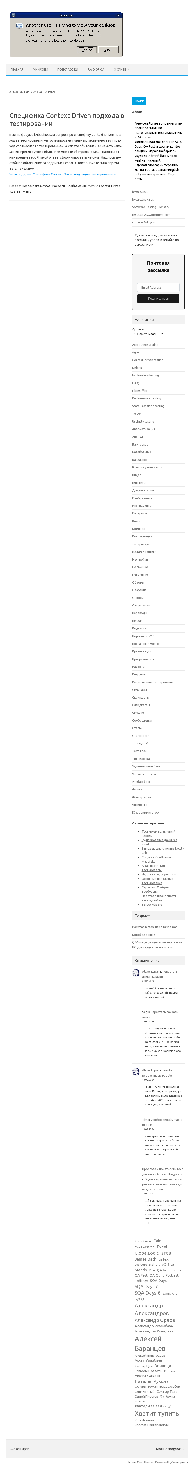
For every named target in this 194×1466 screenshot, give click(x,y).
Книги (136, 521)
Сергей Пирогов (146, 1396)
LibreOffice (140, 390)
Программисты (143, 659)
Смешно (138, 712)
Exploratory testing (145, 375)
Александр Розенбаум (154, 1326)
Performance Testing (146, 398)
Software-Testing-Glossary (150, 207)
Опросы (138, 597)
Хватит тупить (20, 191)
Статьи (137, 728)
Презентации (141, 651)
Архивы (138, 329)
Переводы (139, 613)
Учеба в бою (141, 781)
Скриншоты (140, 697)
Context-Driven (109, 185)
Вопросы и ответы (148, 1371)
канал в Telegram (144, 222)
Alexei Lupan (150, 971)
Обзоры (138, 582)
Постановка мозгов (36, 185)
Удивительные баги (146, 766)
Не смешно (140, 567)
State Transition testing (148, 406)
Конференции (142, 536)
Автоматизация (143, 429)
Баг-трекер (140, 444)
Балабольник (141, 452)
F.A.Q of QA (96, 69)
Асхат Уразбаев (148, 1360)
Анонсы (137, 436)
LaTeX (163, 1259)
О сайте (120, 69)
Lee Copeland (144, 1264)
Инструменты (142, 505)
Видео (136, 475)
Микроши (40, 69)
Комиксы (138, 528)
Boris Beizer (143, 1241)
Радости (58, 185)
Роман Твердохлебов (164, 1386)
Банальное (140, 459)
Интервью (139, 513)
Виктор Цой (144, 1366)
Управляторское (144, 774)
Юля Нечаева (144, 1420)
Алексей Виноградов (150, 1355)
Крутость (169, 1371)
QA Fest (141, 1275)
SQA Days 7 (146, 1286)
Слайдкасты (141, 705)
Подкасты (139, 628)
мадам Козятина (144, 551)
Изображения (142, 498)
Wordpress (180, 1462)
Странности (140, 735)
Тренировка (141, 758)
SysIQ (139, 1299)
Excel (162, 1246)
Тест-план (139, 751)
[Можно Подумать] (66, 56)
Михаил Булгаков (147, 1375)
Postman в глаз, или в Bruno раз (154, 926)
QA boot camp (169, 1270)
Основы (140, 1386)
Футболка (167, 1396)
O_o (152, 1270)
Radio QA (141, 1281)
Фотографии (141, 797)
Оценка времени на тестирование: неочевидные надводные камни (162, 1184)
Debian (137, 367)
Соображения (76, 185)
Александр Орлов (155, 1320)
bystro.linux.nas (143, 199)
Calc (157, 1241)
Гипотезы (139, 482)
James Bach (145, 1259)
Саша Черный (144, 1392)
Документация (143, 490)
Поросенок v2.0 (143, 636)
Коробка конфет (144, 934)
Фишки (137, 789)
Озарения (139, 590)
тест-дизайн (141, 743)
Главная (17, 69)
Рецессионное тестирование (152, 682)
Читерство (140, 804)
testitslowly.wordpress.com (151, 214)
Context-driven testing (147, 359)
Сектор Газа (166, 1392)
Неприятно (140, 574)
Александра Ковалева (154, 1331)
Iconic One (135, 1462)
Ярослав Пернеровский (152, 1425)
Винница (162, 1366)
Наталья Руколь (152, 1381)
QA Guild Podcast (164, 1275)
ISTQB (165, 1253)
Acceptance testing (145, 344)
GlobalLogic (147, 1253)
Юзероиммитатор (145, 812)
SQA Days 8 (148, 1293)
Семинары (139, 689)
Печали (137, 620)
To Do (136, 413)
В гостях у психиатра (147, 467)
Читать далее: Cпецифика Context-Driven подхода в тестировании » (62, 174)
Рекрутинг (139, 674)
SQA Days (158, 1281)
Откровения (141, 605)
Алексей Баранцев (150, 1343)
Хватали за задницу (153, 1406)
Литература (141, 544)
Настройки (140, 559)
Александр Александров (152, 1309)
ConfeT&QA (145, 1247)
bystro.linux (140, 191)
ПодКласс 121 (68, 69)
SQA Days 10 (170, 1293)
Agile (135, 352)
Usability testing (143, 421)
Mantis (141, 1270)
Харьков (140, 1401)
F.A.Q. (136, 383)
